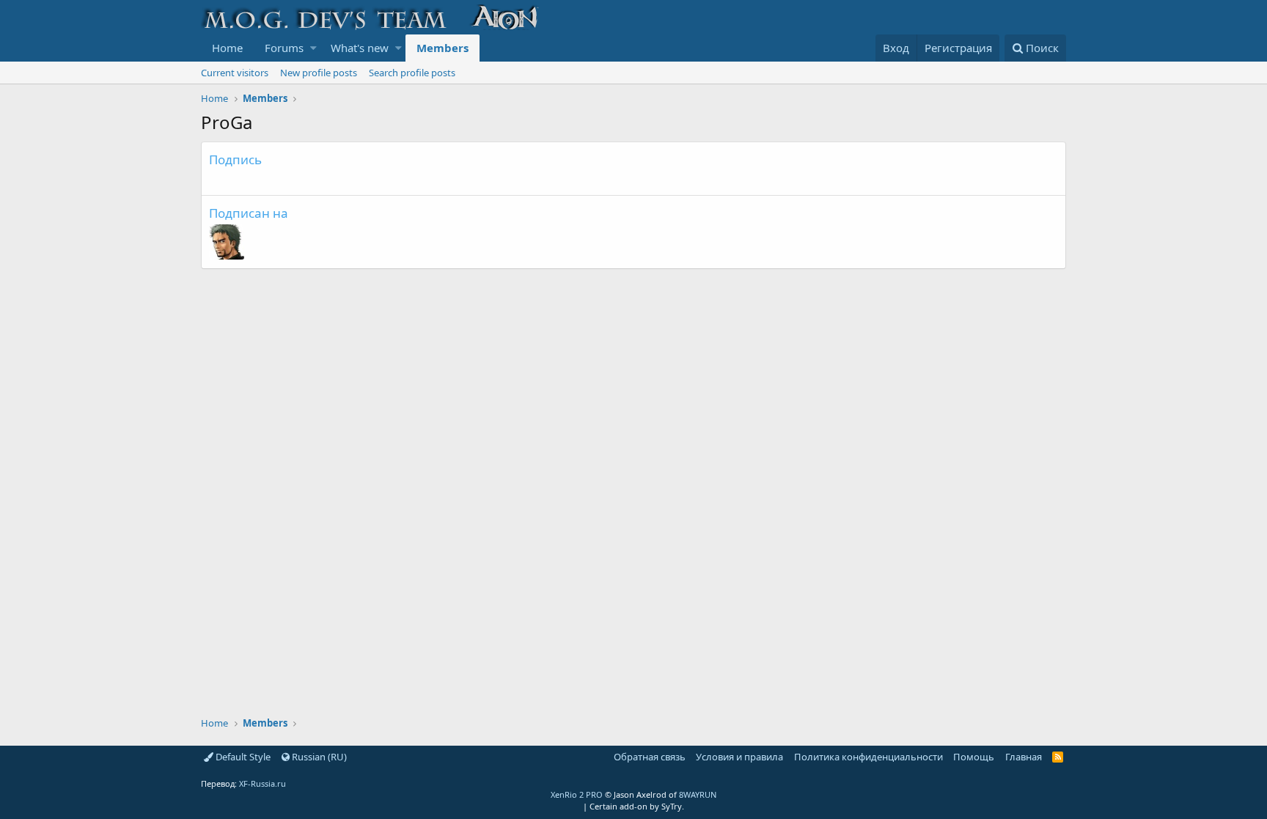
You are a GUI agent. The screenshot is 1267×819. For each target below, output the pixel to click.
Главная (1023, 756)
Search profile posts (412, 72)
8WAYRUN (697, 794)
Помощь (973, 756)
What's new (360, 47)
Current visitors (234, 72)
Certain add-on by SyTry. (637, 806)
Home (227, 47)
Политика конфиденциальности (868, 756)
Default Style (242, 756)
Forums (284, 47)
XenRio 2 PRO (577, 794)
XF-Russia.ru (262, 783)
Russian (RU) (318, 756)
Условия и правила (739, 756)
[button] (313, 48)
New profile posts (318, 72)
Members (442, 47)
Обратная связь (650, 756)
